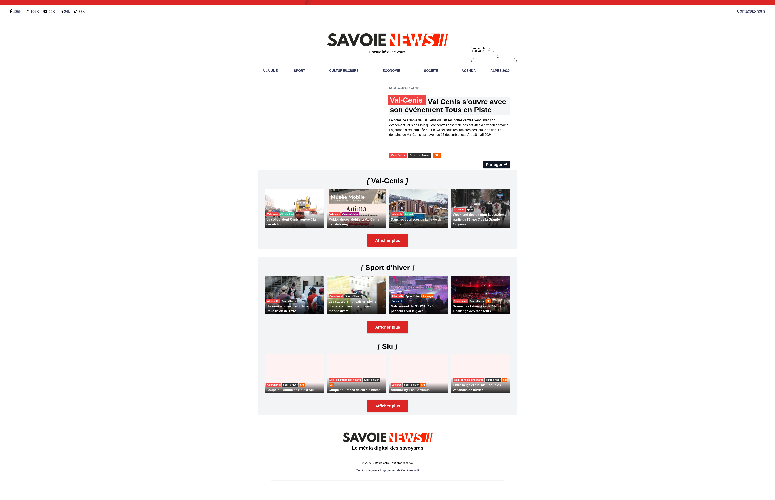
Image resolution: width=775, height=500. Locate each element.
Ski (437, 155)
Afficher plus (387, 240)
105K (34, 11)
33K (81, 11)
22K (52, 11)
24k (67, 11)
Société (431, 70)
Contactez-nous (751, 11)
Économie (391, 70)
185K (17, 11)
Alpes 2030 (500, 70)
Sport (299, 70)
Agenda (469, 70)
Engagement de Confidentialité (399, 470)
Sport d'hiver (420, 155)
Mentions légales (366, 470)
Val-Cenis (398, 155)
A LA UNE (270, 70)
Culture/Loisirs (344, 70)
